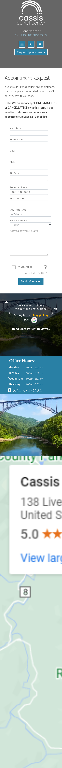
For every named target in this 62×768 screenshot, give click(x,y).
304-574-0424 (27, 390)
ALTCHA (42, 272)
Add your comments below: (24, 230)
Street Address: (18, 139)
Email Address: (17, 198)
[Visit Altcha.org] (45, 267)
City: (12, 150)
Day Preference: (18, 209)
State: (13, 162)
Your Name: (16, 128)
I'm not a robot (24, 266)
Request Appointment (30, 52)
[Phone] (31, 44)
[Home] (31, 24)
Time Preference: (19, 220)
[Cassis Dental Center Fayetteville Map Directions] (40, 44)
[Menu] (22, 44)
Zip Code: (15, 173)
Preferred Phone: (19, 187)
